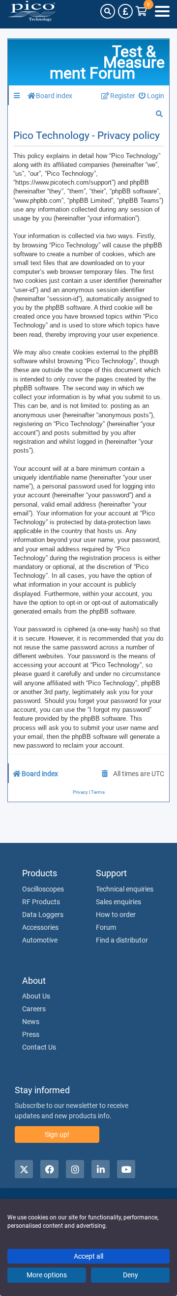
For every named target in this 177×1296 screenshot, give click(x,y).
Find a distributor (122, 940)
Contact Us (39, 1047)
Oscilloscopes (43, 889)
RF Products (41, 902)
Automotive (40, 940)
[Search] (107, 11)
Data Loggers (42, 914)
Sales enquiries (118, 902)
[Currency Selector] (125, 11)
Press (30, 1034)
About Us (36, 996)
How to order (116, 914)
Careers (34, 1009)
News (30, 1022)
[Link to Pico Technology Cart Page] (141, 11)
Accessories (40, 927)
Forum (106, 927)
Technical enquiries (124, 889)
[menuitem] (152, 96)
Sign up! (57, 1134)
